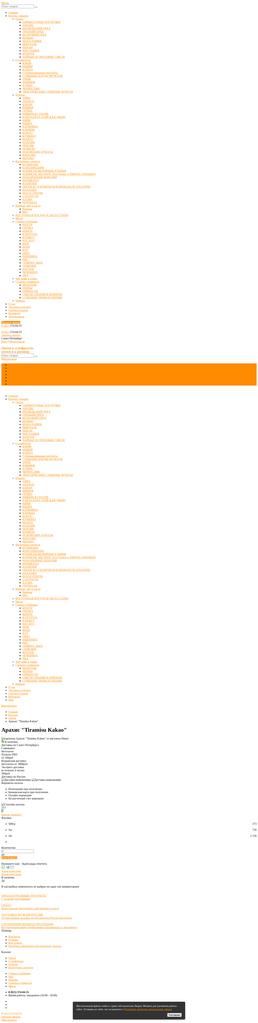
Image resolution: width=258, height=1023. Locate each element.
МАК (25, 243)
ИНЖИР (27, 66)
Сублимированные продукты (40, 72)
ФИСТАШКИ (30, 50)
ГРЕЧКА (27, 227)
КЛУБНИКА (30, 126)
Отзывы (13, 939)
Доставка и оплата (19, 307)
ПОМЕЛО (28, 148)
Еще (11, 383)
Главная (13, 12)
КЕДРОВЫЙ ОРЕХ (34, 34)
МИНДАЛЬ (29, 44)
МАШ (26, 246)
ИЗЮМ (26, 63)
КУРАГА (27, 69)
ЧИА (25, 275)
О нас (11, 303)
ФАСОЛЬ (28, 269)
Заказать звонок (10, 322)
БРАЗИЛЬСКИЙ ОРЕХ (36, 28)
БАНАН (27, 104)
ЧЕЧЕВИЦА (30, 272)
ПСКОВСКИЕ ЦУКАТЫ (37, 151)
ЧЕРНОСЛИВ (31, 88)
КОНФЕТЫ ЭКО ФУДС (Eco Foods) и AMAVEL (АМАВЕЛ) (59, 174)
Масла (19, 218)
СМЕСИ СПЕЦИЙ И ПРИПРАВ (42, 294)
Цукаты (20, 94)
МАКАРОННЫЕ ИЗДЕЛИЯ (39, 177)
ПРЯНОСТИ (30, 291)
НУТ (25, 250)
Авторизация (16, 316)
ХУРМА (27, 85)
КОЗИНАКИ (30, 164)
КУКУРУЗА (29, 234)
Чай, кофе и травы (26, 278)
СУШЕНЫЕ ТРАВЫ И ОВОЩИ (42, 297)
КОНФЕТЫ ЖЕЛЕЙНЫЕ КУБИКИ (44, 170)
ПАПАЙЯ (28, 142)
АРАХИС (28, 25)
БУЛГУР (27, 224)
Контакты (14, 313)
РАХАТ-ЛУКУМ (32, 193)
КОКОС (27, 132)
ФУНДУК (28, 53)
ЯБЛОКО (28, 158)
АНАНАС (28, 101)
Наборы (20, 300)
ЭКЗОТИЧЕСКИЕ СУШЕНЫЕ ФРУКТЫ (47, 91)
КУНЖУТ (28, 237)
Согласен (174, 1015)
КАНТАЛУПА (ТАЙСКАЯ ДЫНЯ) (44, 117)
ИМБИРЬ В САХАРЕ (35, 113)
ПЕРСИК (28, 145)
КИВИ (26, 120)
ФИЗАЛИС (29, 155)
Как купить (15, 942)
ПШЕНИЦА (30, 256)
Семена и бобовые (26, 221)
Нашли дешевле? (11, 814)
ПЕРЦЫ (27, 288)
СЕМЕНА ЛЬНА (32, 262)
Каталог (13, 714)
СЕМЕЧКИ (29, 265)
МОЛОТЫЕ (29, 284)
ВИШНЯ (27, 107)
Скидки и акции (18, 310)
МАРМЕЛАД (30, 180)
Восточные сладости (27, 161)
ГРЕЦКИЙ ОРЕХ (33, 31)
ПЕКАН (27, 47)
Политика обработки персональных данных (34, 946)
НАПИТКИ (29, 183)
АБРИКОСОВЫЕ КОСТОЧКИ (41, 22)
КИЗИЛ (27, 123)
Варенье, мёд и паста (28, 205)
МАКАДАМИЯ (32, 41)
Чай (10, 976)
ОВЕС (26, 253)
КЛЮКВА (28, 129)
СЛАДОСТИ (30, 196)
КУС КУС (28, 240)
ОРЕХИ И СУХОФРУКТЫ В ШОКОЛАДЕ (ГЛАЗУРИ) (56, 186)
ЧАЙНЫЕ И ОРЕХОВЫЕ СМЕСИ (43, 56)
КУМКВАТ (29, 136)
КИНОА (27, 231)
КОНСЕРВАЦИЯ (33, 167)
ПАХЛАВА (29, 189)
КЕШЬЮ (27, 37)
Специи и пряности (27, 281)
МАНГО (27, 139)
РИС (25, 259)
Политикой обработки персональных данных (148, 1009)
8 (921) (5, 325)
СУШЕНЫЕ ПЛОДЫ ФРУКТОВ (42, 75)
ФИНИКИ (28, 82)
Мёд (25, 212)
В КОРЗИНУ (9, 857)
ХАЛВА (27, 199)
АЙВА (26, 98)
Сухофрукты (23, 60)
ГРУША (27, 110)
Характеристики (11, 871)
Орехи (19, 18)
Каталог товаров (18, 15)
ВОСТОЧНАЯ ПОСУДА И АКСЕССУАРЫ (41, 215)
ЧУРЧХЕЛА (29, 202)
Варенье (27, 208)
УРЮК (26, 79)
